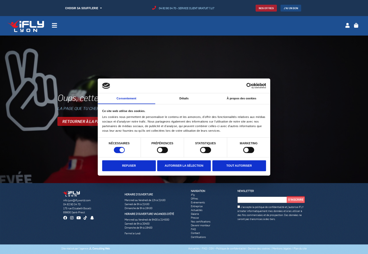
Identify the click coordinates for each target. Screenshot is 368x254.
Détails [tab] (184, 98)
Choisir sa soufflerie (81, 8)
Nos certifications (201, 221)
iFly (193, 194)
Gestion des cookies (259, 248)
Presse (195, 217)
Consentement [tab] (126, 98)
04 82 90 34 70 (71, 204)
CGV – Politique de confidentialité (227, 248)
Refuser (129, 165)
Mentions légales (282, 248)
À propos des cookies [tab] (241, 98)
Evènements (198, 202)
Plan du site (300, 248)
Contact (195, 233)
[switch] (162, 150)
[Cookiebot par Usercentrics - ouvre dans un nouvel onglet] (249, 86)
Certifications (198, 237)
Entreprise (197, 206)
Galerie (195, 214)
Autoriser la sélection (184, 165)
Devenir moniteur (200, 225)
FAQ (193, 229)
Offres (194, 198)
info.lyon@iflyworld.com (77, 200)
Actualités (197, 210)
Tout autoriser (239, 165)
